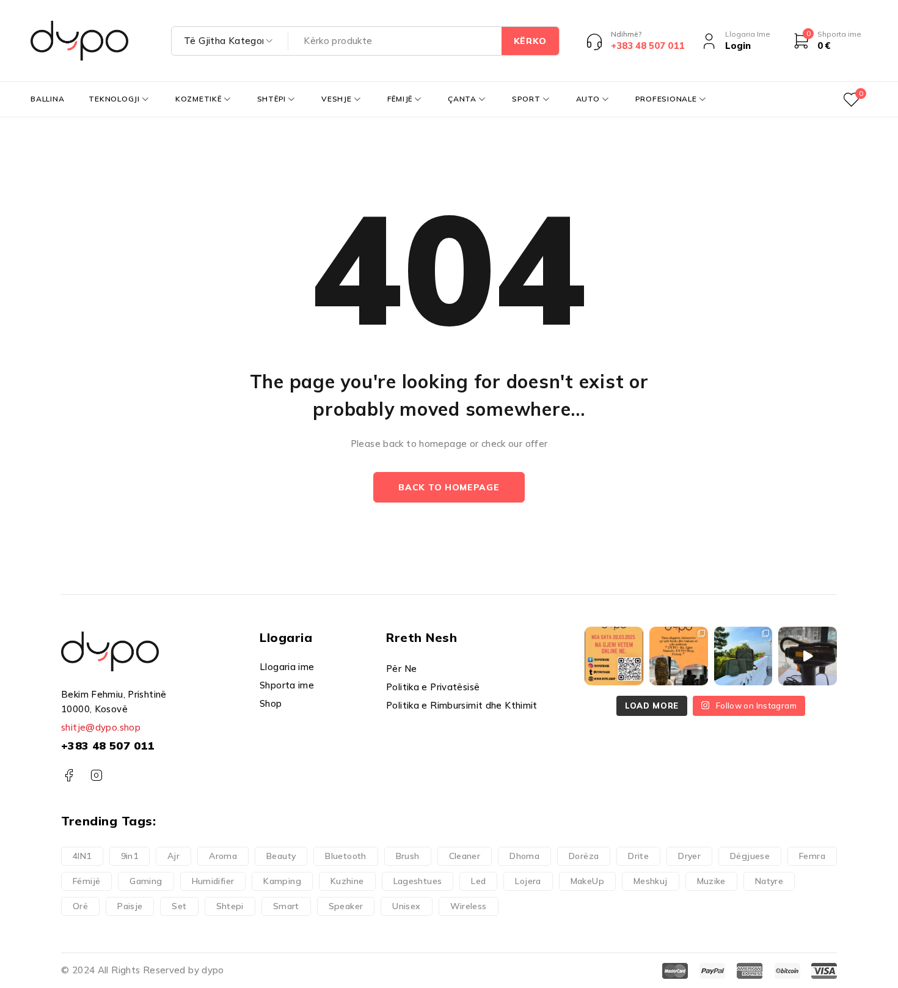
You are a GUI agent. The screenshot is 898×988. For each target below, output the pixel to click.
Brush (408, 855)
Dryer (689, 855)
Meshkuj (650, 881)
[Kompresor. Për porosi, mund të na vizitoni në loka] (807, 656)
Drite (638, 855)
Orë (80, 906)
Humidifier (213, 881)
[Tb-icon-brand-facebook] (68, 775)
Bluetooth (345, 855)
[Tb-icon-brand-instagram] (96, 775)
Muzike (711, 881)
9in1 (130, 855)
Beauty (281, 855)
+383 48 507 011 (108, 746)
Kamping (282, 881)
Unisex (406, 906)
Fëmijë (86, 881)
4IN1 (82, 855)
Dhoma (524, 855)
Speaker (346, 906)
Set (179, 906)
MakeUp (587, 881)
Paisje (129, 906)
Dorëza (584, 855)
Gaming (146, 881)
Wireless (468, 906)
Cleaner (465, 855)
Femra (812, 855)
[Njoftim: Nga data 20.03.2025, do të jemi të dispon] (614, 656)
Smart (286, 906)
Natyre (769, 881)
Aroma (223, 855)
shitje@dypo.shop (101, 727)
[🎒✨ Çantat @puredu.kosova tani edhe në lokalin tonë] (743, 656)
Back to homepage (448, 487)
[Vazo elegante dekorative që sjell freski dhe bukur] (678, 656)
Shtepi (230, 906)
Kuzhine (347, 881)
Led (478, 881)
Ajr (173, 855)
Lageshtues (417, 881)
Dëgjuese (750, 855)
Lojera (528, 881)
